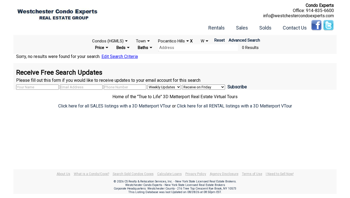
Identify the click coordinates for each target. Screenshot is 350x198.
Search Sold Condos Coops (133, 174)
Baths (143, 47)
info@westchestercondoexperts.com (298, 15)
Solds (265, 28)
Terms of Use (252, 174)
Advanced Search (244, 40)
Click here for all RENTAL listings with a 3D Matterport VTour (234, 106)
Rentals (216, 28)
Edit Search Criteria (119, 56)
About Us (63, 174)
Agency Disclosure (224, 174)
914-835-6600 (320, 10)
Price (99, 47)
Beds (121, 47)
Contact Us (295, 28)
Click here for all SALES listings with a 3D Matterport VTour (114, 106)
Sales (242, 28)
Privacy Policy (195, 174)
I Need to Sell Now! (280, 174)
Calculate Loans (169, 174)
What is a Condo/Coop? (91, 174)
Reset (219, 40)
